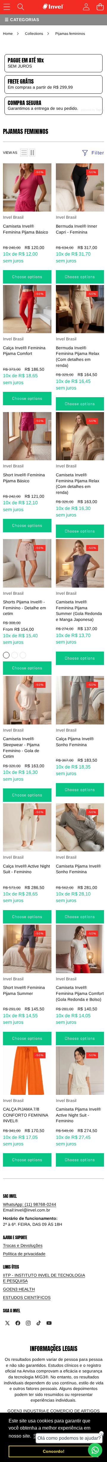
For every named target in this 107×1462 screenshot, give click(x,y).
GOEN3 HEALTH (19, 1289)
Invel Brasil (13, 217)
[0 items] (100, 6)
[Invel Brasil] (53, 6)
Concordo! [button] (53, 1451)
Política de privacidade (24, 1253)
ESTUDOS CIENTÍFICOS (27, 1297)
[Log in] (86, 6)
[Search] (20, 6)
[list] (24, 152)
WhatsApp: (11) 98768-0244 (29, 1204)
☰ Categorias (22, 19)
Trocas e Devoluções (23, 1245)
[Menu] (6, 6)
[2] (32, 152)
